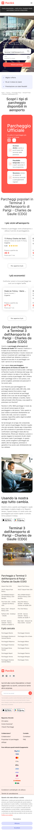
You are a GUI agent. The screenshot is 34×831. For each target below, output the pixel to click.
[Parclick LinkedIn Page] (6, 675)
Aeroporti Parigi (26, 92)
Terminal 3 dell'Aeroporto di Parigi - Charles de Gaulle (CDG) (10, 94)
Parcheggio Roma (23, 645)
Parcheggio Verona (7, 656)
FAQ (24, 739)
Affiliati (3, 742)
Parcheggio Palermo (24, 653)
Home (2, 92)
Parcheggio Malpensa (8, 641)
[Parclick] (7, 2)
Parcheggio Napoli (6, 653)
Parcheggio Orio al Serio (25, 636)
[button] (17, 51)
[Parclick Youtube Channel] (13, 675)
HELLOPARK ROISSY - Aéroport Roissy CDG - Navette (24, 596)
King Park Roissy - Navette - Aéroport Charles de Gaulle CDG (24, 603)
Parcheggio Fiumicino (7, 645)
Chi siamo (4, 721)
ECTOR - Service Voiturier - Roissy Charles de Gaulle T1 (24, 615)
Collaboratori (6, 736)
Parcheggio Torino (23, 660)
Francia (8, 92)
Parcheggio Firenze (23, 648)
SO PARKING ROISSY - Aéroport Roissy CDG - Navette (8, 596)
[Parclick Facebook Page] (10, 675)
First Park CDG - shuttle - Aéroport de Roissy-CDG (8, 603)
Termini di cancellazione (9, 793)
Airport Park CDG (6, 586)
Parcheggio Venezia (24, 633)
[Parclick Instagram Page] (2, 675)
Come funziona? (7, 724)
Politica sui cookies (7, 815)
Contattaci (26, 736)
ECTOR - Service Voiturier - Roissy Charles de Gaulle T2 (7, 622)
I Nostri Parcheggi (7, 727)
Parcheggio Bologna (24, 656)
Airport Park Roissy (23, 586)
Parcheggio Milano (23, 641)
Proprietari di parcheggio (10, 739)
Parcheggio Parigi (16, 92)
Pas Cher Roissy (23, 608)
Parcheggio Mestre (7, 633)
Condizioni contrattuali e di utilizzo (13, 790)
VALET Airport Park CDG (25, 589)
